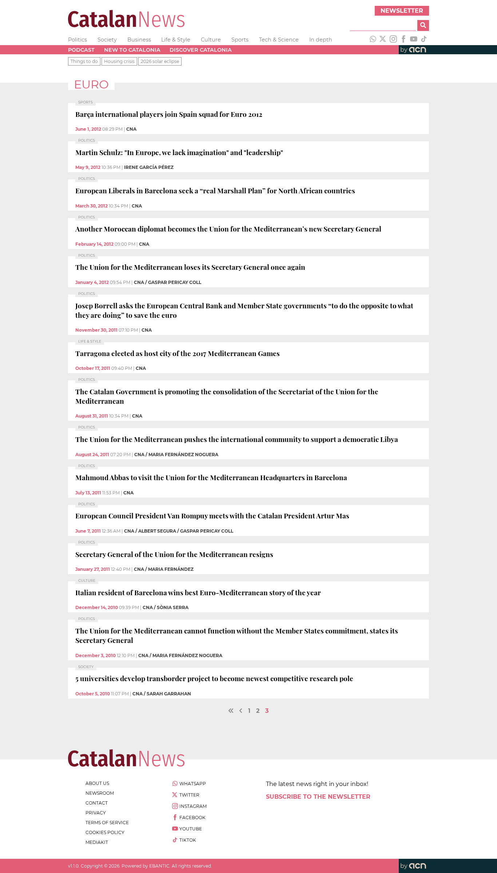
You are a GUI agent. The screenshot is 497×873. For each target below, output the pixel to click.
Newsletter (402, 10)
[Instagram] (393, 39)
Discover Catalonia (201, 50)
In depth (320, 39)
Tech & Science (279, 39)
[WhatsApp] (373, 39)
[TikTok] (424, 39)
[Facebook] (403, 39)
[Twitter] (383, 39)
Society (107, 39)
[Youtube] (414, 39)
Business (139, 39)
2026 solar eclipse (160, 61)
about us (97, 783)
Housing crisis (119, 61)
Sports (240, 39)
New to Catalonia (132, 50)
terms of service (107, 822)
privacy (96, 812)
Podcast (81, 50)
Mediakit (97, 842)
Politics (77, 39)
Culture (211, 39)
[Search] (423, 25)
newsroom (100, 793)
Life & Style (175, 39)
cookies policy (105, 832)
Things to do (84, 61)
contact (97, 803)
